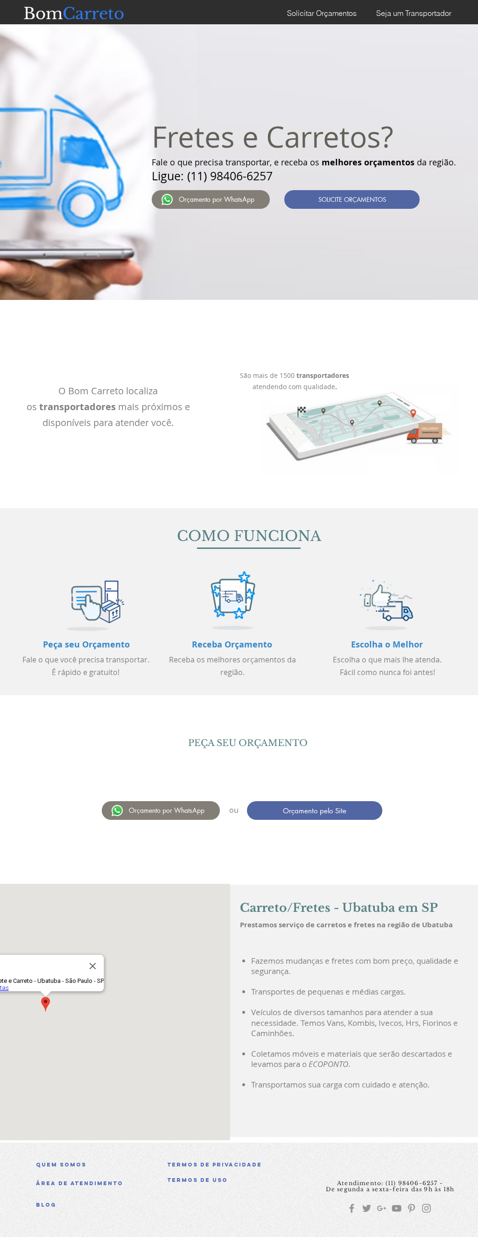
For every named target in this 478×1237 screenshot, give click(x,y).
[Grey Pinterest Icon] (411, 1208)
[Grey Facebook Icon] (352, 1208)
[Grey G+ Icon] (381, 1208)
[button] (234, 1180)
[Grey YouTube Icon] (396, 1208)
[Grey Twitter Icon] (367, 1208)
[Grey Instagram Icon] (426, 1208)
